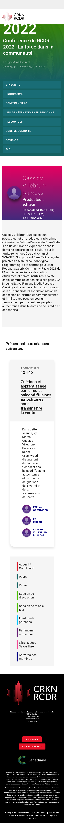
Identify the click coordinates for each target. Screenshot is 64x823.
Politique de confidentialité (17, 813)
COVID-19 (12, 140)
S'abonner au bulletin (32, 746)
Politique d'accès (38, 813)
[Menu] (58, 16)
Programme (14, 94)
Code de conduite (18, 130)
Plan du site (54, 813)
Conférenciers (16, 103)
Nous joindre (32, 739)
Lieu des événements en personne (30, 112)
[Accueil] (22, 16)
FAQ (8, 149)
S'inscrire (13, 84)
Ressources (14, 121)
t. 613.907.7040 (32, 721)
